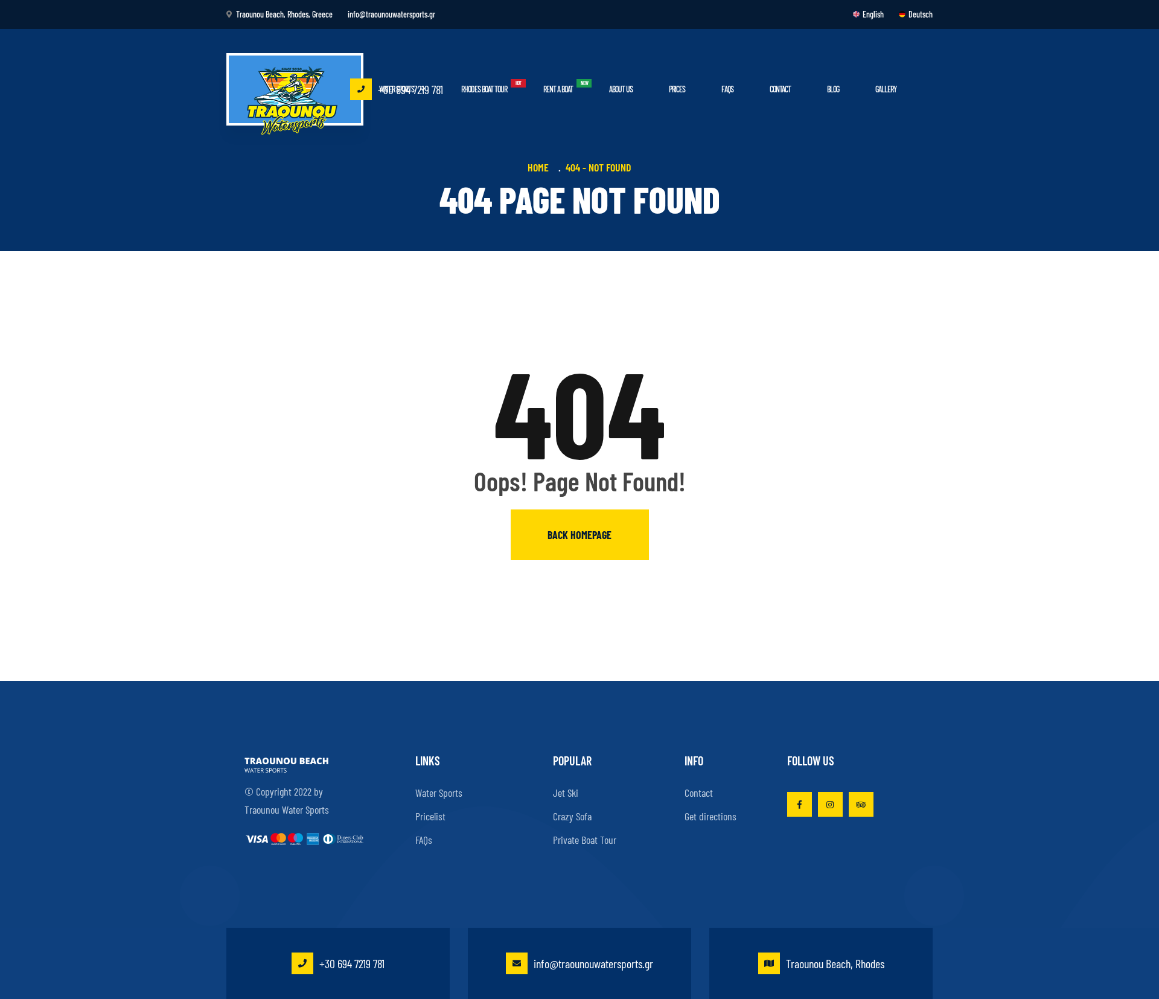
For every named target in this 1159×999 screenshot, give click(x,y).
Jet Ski (565, 792)
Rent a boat (558, 89)
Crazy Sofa (572, 816)
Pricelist (430, 816)
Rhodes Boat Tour (484, 89)
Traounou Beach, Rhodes (835, 963)
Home (541, 167)
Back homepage (579, 534)
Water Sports (438, 792)
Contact (780, 89)
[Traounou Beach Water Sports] (295, 93)
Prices (677, 89)
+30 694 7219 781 (410, 89)
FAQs (727, 89)
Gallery (885, 89)
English (873, 14)
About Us (621, 89)
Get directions (710, 816)
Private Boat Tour (584, 839)
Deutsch (920, 14)
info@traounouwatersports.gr (593, 963)
